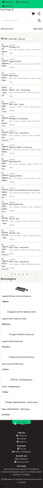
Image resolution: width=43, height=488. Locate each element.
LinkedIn (22, 438)
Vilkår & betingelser (22, 451)
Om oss (22, 448)
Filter (5, 39)
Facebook (22, 435)
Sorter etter (13, 39)
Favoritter (9, 2)
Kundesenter (24, 2)
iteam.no (8, 6)
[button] (38, 13)
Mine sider (37, 29)
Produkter (8, 29)
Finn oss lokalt (23, 462)
